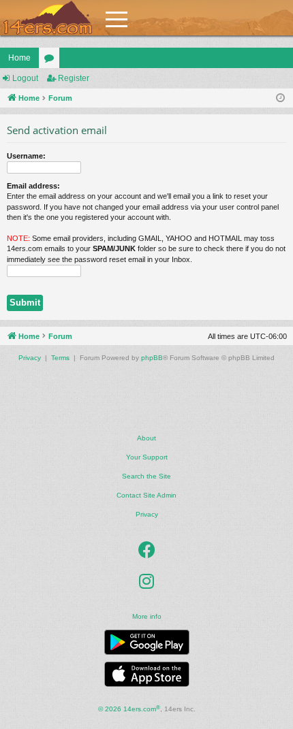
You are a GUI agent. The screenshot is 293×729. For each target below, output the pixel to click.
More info (146, 616)
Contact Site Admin (146, 495)
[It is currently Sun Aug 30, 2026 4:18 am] (280, 98)
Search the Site (146, 476)
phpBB (152, 357)
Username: (26, 156)
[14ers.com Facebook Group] (146, 550)
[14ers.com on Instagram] (146, 581)
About (146, 438)
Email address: (33, 186)
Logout (25, 78)
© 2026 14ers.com (129, 708)
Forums (51, 60)
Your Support (147, 457)
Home (19, 58)
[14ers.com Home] (47, 18)
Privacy (147, 514)
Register (73, 78)
